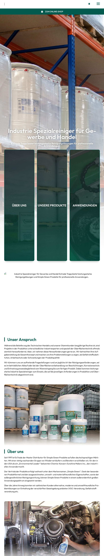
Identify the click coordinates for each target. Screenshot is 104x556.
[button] (88, 4)
